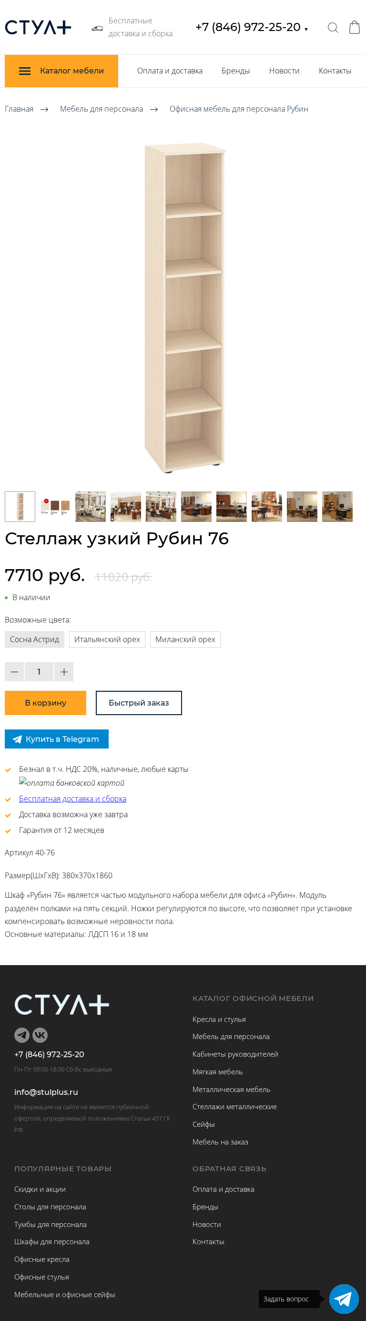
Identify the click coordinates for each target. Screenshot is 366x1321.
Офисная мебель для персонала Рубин (239, 109)
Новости (284, 70)
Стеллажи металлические (235, 1106)
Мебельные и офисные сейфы (64, 1294)
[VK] (40, 1035)
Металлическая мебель (232, 1089)
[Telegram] (344, 1299)
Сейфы (204, 1124)
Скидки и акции (40, 1189)
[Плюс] (63, 671)
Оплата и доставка (170, 70)
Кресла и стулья (219, 1019)
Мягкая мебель (218, 1071)
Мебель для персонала (101, 109)
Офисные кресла (42, 1259)
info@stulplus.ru (46, 1092)
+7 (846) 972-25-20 (252, 27)
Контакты (335, 70)
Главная (19, 109)
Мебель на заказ (220, 1141)
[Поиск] (333, 27)
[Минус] (14, 671)
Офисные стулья (41, 1276)
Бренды (236, 70)
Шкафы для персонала (52, 1241)
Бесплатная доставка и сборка (72, 798)
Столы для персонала (50, 1206)
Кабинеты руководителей (235, 1054)
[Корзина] (354, 27)
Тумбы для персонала (50, 1224)
